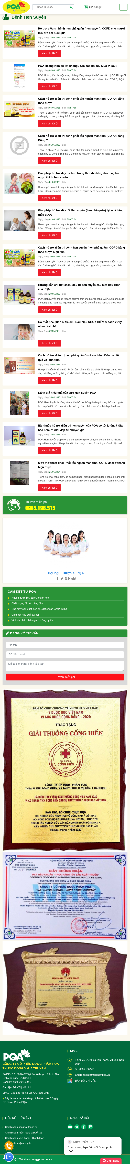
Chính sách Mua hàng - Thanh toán (24, 1138)
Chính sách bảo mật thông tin (21, 1127)
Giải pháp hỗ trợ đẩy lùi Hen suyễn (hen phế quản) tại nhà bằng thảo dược (80, 212)
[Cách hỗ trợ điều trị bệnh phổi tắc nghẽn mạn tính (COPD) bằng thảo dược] (19, 109)
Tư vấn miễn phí (36, 502)
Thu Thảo (71, 37)
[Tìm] (71, 7)
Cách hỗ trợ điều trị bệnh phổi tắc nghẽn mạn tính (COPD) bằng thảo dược (81, 101)
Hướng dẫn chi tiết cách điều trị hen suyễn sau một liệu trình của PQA (79, 287)
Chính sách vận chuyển (18, 1143)
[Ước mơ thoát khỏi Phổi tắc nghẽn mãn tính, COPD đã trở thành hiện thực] (19, 473)
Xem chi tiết (48, 53)
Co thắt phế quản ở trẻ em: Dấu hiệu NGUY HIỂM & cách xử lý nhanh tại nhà (80, 324)
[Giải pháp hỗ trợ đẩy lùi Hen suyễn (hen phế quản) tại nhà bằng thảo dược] (19, 220)
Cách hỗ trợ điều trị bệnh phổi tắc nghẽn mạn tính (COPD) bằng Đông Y (81, 138)
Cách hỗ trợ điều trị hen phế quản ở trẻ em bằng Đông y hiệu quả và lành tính (79, 357)
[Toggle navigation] (123, 7)
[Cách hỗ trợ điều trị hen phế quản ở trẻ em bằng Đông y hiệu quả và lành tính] (19, 365)
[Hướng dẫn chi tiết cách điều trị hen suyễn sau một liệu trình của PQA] (19, 295)
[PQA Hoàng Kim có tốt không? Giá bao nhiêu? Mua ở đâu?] (19, 76)
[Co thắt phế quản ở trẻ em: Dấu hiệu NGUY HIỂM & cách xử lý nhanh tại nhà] (19, 332)
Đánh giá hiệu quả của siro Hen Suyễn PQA (67, 392)
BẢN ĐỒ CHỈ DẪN (85, 1080)
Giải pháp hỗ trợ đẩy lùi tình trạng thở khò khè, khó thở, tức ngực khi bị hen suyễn (79, 175)
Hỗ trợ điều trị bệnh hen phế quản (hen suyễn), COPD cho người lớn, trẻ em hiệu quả (81, 31)
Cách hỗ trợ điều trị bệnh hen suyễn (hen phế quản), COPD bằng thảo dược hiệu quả (81, 250)
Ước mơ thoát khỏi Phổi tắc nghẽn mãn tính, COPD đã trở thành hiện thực (81, 465)
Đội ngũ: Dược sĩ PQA (66, 573)
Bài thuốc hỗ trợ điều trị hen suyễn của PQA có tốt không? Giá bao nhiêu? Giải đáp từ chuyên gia (80, 428)
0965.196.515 (40, 507)
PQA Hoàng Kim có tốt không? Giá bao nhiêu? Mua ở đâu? (77, 65)
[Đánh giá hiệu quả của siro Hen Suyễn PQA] (19, 403)
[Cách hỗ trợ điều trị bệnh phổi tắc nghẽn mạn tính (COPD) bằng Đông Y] (19, 146)
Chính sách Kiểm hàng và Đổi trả (23, 1132)
